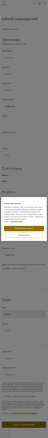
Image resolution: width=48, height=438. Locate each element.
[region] (24, 219)
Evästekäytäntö (16, 221)
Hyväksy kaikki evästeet (24, 228)
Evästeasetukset (24, 235)
